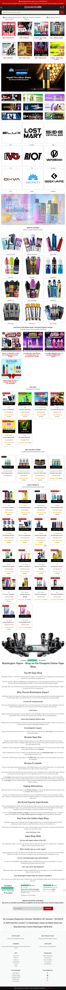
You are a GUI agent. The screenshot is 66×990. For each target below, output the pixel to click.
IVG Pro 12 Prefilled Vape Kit (8, 409)
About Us (16, 957)
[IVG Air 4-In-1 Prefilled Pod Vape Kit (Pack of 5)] (9, 583)
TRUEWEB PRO (49, 988)
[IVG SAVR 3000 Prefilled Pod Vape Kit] (25, 497)
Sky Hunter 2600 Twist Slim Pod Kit (41, 507)
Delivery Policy (47, 957)
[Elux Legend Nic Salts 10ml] (57, 399)
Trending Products (16, 975)
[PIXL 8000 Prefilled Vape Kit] (25, 426)
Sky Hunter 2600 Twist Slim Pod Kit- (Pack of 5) (57, 535)
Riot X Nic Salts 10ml (25, 594)
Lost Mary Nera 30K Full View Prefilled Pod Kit (8, 535)
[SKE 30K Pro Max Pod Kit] (25, 399)
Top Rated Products (15, 977)
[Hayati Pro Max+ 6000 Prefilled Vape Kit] (9, 556)
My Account (16, 955)
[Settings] (60, 7)
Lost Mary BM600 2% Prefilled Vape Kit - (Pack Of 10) (8, 622)
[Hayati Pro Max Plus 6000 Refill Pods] (41, 524)
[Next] (62, 209)
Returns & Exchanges (48, 955)
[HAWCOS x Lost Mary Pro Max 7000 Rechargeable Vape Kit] (41, 583)
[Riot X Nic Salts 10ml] (25, 583)
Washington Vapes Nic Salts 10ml (16, 473)
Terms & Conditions (47, 959)
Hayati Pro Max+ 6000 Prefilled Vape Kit (8, 566)
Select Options (9, 403)
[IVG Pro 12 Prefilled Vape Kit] (9, 399)
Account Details (16, 961)
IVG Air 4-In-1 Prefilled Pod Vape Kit (8, 507)
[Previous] (3, 209)
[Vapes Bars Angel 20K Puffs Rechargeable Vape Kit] (41, 556)
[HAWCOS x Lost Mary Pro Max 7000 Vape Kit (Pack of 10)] (25, 556)
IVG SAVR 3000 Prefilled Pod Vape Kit (25, 507)
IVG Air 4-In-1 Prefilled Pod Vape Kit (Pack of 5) (8, 594)
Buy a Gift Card (16, 981)
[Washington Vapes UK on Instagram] (47, 978)
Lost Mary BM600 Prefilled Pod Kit (25, 622)
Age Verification (47, 963)
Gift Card (16, 963)
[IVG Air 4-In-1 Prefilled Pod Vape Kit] (9, 497)
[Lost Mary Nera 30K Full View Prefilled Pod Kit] (9, 524)
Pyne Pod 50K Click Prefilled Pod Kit (57, 507)
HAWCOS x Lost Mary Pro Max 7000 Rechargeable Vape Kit (41, 594)
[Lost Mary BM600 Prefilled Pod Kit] (25, 611)
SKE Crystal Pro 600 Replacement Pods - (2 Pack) (57, 594)
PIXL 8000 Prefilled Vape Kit (25, 437)
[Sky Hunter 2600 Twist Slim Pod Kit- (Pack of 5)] (57, 524)
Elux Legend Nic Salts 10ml (57, 409)
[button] (63, 7)
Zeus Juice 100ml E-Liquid (33, 473)
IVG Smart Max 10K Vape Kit (57, 566)
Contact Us (15, 959)
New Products (16, 973)
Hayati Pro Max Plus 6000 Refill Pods (41, 535)
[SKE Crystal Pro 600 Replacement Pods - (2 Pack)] (57, 583)
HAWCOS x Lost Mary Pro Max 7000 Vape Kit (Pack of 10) (25, 566)
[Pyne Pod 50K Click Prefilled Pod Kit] (57, 497)
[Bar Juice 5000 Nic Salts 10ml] (41, 399)
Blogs (16, 965)
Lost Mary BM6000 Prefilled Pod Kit (8, 437)
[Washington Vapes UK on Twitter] (47, 975)
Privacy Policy (48, 961)
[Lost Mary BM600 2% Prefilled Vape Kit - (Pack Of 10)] (9, 611)
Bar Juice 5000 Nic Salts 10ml (41, 409)
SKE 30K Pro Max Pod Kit (25, 409)
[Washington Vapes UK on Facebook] (47, 973)
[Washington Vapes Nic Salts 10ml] (16, 462)
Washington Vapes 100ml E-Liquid (48, 473)
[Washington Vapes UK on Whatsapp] (47, 980)
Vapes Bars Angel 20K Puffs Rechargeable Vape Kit (41, 566)
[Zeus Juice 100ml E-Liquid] (33, 462)
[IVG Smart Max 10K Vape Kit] (57, 556)
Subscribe (48, 908)
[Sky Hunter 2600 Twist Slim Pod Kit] (41, 497)
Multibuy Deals (16, 979)
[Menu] (1, 7)
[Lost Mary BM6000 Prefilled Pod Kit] (9, 426)
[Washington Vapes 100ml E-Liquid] (49, 462)
